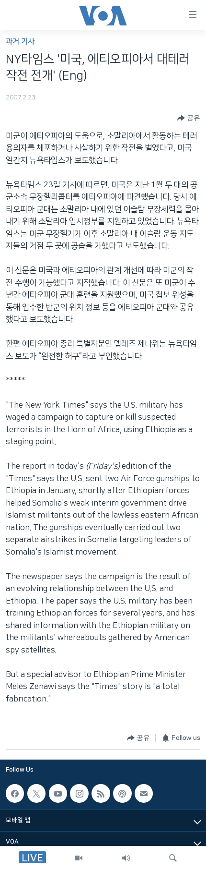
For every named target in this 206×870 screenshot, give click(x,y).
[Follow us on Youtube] (58, 793)
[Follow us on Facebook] (15, 793)
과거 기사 (20, 41)
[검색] (173, 858)
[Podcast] (122, 793)
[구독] (144, 793)
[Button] (188, 118)
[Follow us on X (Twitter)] (36, 793)
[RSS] (101, 793)
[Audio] (126, 858)
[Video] (78, 858)
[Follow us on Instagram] (79, 793)
